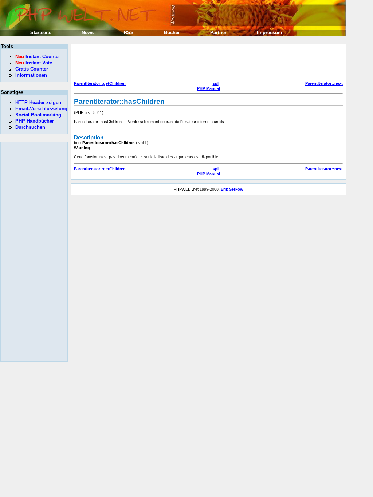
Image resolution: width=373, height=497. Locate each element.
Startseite (40, 32)
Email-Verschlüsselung (41, 108)
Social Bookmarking (38, 115)
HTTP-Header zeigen (38, 102)
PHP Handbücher (34, 121)
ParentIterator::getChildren (100, 83)
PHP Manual (208, 88)
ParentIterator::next (324, 83)
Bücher (172, 32)
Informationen (31, 75)
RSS (129, 32)
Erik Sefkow (232, 189)
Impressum (269, 32)
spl (216, 83)
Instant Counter (37, 56)
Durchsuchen (30, 127)
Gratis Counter (31, 69)
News (88, 32)
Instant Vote (33, 62)
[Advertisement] (206, 63)
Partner (218, 32)
